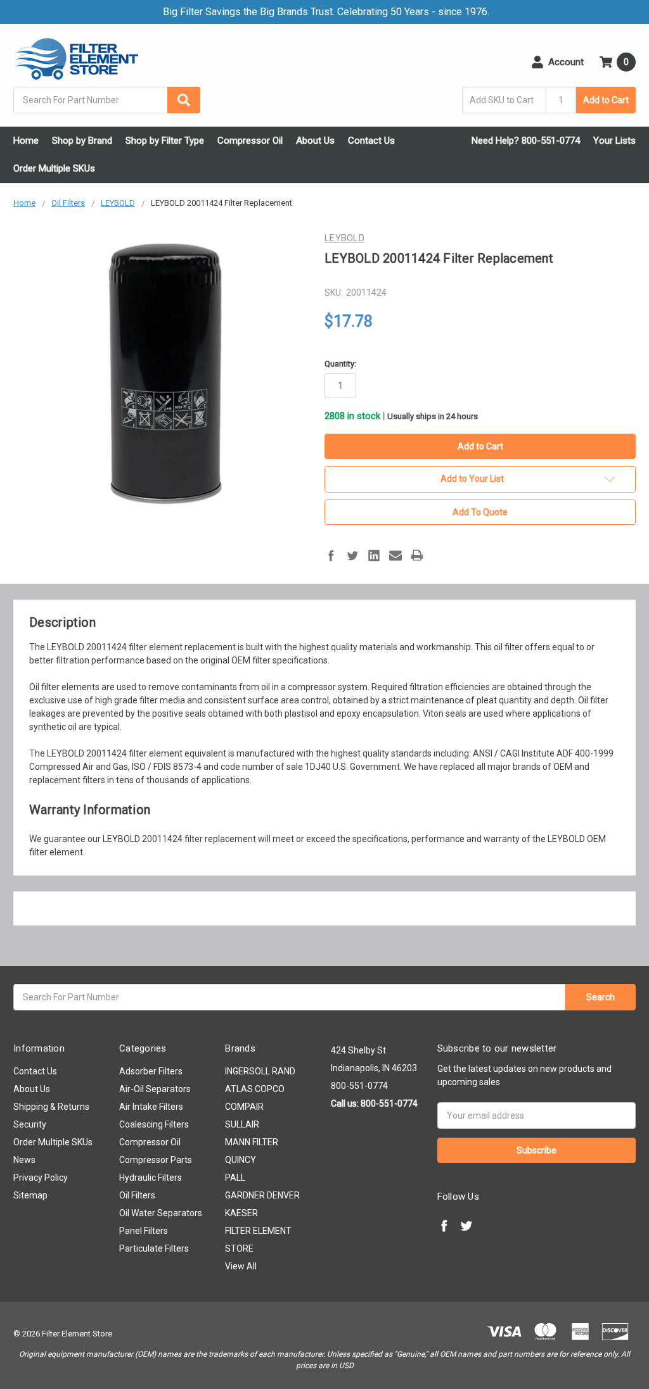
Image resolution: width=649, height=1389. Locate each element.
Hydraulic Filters (150, 1177)
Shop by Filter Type (164, 140)
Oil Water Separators (160, 1213)
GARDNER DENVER (262, 1195)
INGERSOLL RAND (260, 1071)
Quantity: (340, 363)
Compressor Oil (250, 140)
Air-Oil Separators (155, 1089)
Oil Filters (137, 1195)
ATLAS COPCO (255, 1089)
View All (241, 1266)
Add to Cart (606, 100)
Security (29, 1124)
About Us (315, 140)
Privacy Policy (40, 1177)
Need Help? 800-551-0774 (526, 140)
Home (26, 140)
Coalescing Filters (154, 1124)
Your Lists (614, 140)
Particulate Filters (154, 1248)
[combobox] (106, 100)
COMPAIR (244, 1107)
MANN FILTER (251, 1142)
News (24, 1160)
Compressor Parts (155, 1160)
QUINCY (240, 1160)
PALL (235, 1177)
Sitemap (30, 1195)
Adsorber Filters (151, 1071)
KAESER (241, 1213)
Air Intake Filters (151, 1107)
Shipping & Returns (51, 1107)
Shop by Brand (82, 140)
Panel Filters (143, 1231)
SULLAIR (242, 1124)
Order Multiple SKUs (54, 168)
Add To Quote (480, 512)
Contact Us (371, 140)
